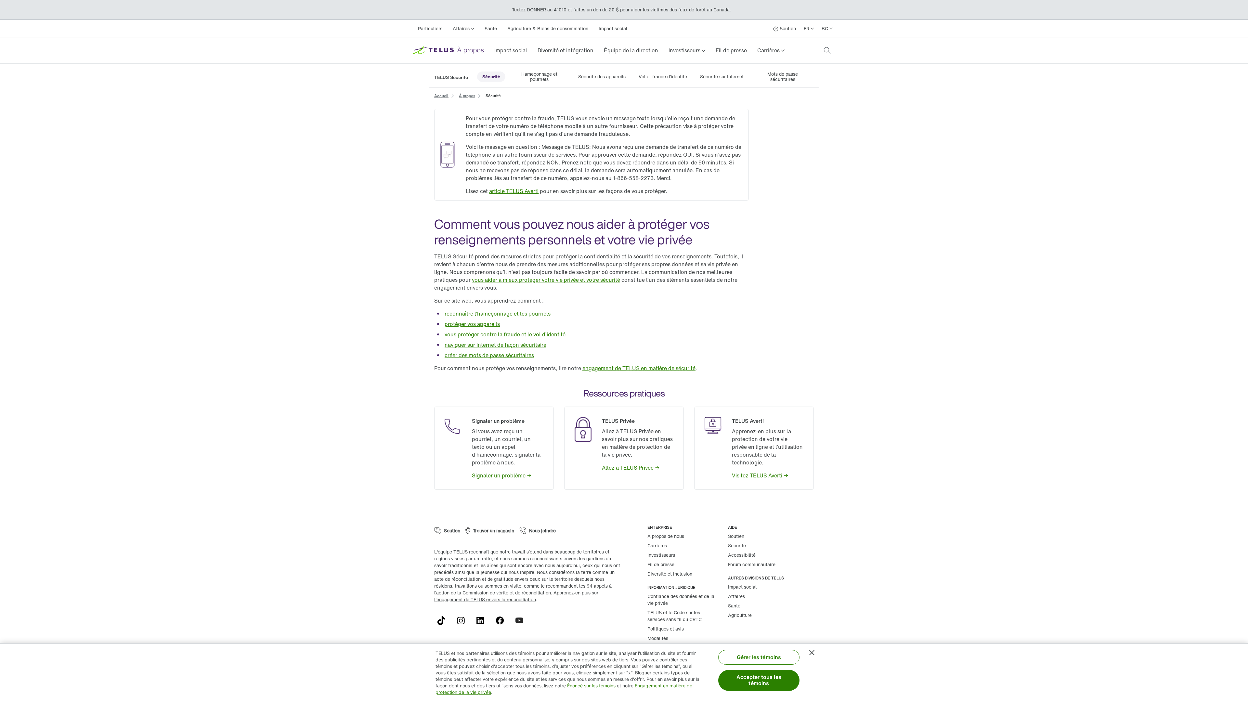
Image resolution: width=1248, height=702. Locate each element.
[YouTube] (522, 620)
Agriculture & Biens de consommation (547, 28)
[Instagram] (463, 620)
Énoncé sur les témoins (591, 685)
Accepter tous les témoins (758, 680)
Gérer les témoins (759, 657)
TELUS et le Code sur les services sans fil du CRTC (674, 616)
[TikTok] (444, 620)
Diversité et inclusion (669, 573)
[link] (510, 50)
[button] (687, 50)
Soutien (736, 536)
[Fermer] (812, 652)
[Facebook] (502, 620)
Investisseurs (661, 555)
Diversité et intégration (565, 50)
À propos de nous (665, 536)
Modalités (657, 638)
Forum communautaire (751, 564)
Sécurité (737, 545)
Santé (491, 28)
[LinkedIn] (483, 620)
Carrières (657, 545)
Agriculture (740, 615)
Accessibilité (742, 555)
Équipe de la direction (631, 50)
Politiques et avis (665, 628)
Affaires (736, 596)
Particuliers (430, 28)
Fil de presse (731, 50)
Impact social (613, 28)
